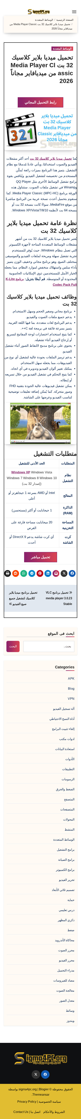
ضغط (70, 930)
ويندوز (70, 1020)
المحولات (68, 819)
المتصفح (69, 799)
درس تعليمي (66, 910)
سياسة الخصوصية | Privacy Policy (39, 1101)
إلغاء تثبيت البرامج (63, 728)
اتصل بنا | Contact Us (26, 1111)
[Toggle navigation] (74, 11)
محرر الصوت (66, 950)
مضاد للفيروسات (63, 980)
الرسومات (68, 779)
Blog (71, 688)
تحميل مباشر (40, 557)
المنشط (69, 829)
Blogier (44, 1089)
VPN (71, 698)
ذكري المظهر (66, 920)
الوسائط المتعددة (62, 48)
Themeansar (40, 1094)
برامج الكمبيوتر (65, 869)
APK (71, 678)
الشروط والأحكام (54, 1111)
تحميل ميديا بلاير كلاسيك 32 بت (51, 158)
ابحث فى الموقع (61, 633)
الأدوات (69, 759)
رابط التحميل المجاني (40, 102)
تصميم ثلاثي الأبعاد (63, 890)
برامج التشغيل (65, 849)
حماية (70, 900)
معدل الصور (66, 1000)
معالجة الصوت (65, 990)
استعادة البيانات (64, 749)
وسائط (70, 1010)
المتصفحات (67, 809)
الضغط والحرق (65, 789)
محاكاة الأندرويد (64, 940)
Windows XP (20, 472)
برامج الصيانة (66, 859)
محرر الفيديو (66, 960)
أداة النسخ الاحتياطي (61, 718)
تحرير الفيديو (66, 879)
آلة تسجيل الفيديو (63, 708)
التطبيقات (68, 769)
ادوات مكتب (66, 739)
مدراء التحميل (65, 970)
